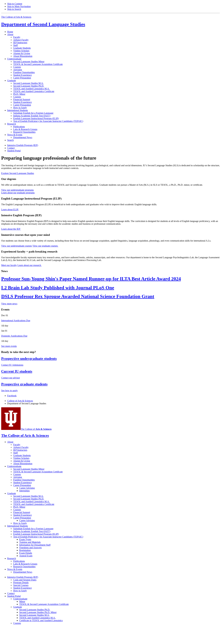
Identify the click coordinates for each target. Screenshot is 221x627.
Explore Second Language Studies (17, 173)
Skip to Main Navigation (19, 6)
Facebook (12, 395)
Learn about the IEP (11, 229)
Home (10, 31)
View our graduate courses (45, 246)
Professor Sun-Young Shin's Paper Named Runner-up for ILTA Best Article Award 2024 (91, 278)
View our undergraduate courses (16, 246)
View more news (9, 303)
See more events (9, 346)
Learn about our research (29, 265)
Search (10, 140)
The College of (36, 429)
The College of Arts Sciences (16, 17)
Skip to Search (14, 9)
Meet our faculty (9, 265)
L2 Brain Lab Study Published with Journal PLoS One (57, 287)
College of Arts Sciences (20, 400)
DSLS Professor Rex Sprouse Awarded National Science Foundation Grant (77, 296)
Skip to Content (14, 3)
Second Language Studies (43, 24)
